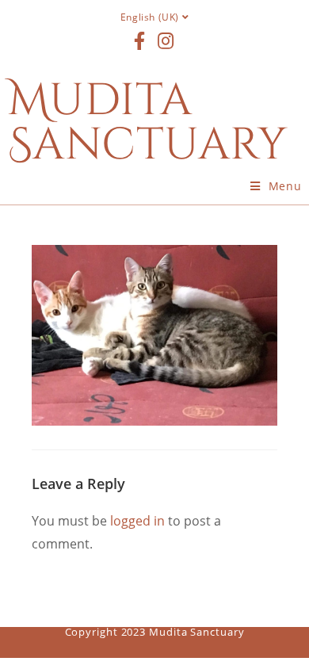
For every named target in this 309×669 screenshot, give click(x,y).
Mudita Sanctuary (148, 123)
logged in (137, 520)
